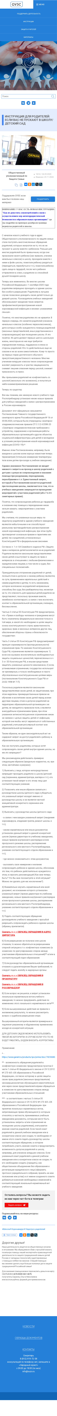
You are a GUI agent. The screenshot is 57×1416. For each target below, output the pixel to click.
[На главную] (16, 4)
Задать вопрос (15, 1205)
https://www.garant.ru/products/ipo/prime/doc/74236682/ (29, 1057)
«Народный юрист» (28, 1365)
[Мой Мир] (33, 184)
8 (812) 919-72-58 (28, 1358)
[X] (37, 184)
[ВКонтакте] (25, 184)
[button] (40, 4)
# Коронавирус (17, 1229)
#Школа (6, 1229)
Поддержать (43, 199)
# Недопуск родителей (34, 1229)
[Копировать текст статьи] (16, 185)
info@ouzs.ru (28, 1371)
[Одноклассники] (29, 184)
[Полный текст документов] (21, 185)
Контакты (28, 1349)
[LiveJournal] (40, 184)
